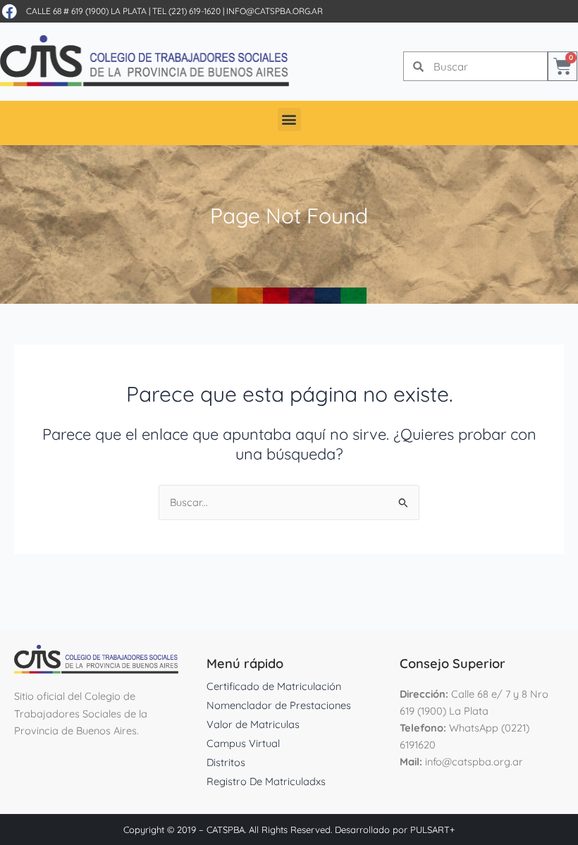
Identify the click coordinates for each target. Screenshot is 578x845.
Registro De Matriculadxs (266, 781)
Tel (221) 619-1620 (186, 11)
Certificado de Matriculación (274, 686)
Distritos (226, 762)
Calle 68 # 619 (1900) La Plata (86, 11)
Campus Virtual (243, 743)
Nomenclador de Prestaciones (279, 705)
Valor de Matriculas (253, 724)
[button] (289, 119)
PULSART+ (432, 829)
